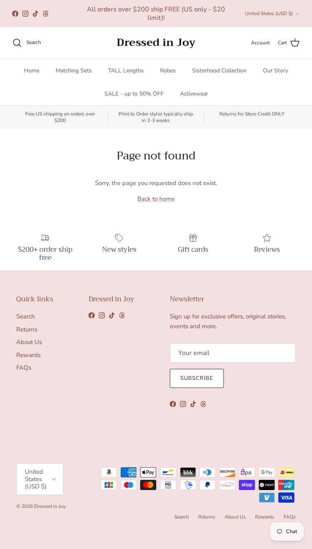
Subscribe (196, 378)
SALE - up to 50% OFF (134, 94)
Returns (26, 329)
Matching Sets (74, 70)
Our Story (275, 70)
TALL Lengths (126, 70)
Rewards (28, 355)
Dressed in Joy (49, 506)
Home (31, 70)
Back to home (156, 199)
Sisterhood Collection (219, 70)
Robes (168, 70)
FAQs (23, 368)
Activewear (194, 94)
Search (25, 316)
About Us (29, 342)
